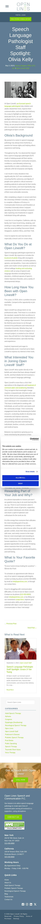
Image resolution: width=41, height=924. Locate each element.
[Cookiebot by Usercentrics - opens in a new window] (30, 439)
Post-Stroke (9, 740)
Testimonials (8, 897)
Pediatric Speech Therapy (14, 737)
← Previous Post (10, 623)
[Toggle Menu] (7, 6)
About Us (7, 882)
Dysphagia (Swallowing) (13, 722)
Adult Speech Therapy (13, 713)
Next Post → (32, 628)
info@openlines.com (20, 581)
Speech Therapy (11, 746)
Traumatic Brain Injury (12, 749)
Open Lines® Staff (22, 68)
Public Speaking (11, 743)
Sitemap (16, 918)
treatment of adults (10, 258)
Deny (20, 483)
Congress (8, 719)
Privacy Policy (19, 916)
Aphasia (8, 716)
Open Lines (9, 728)
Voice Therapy (10, 752)
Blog (6, 894)
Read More (10, 690)
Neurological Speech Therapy (15, 725)
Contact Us (8, 899)
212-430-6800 (25, 594)
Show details (30, 471)
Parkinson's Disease (12, 734)
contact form (19, 599)
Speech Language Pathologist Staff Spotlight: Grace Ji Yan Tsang (20, 669)
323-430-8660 (9, 857)
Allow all (20, 478)
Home (6, 880)
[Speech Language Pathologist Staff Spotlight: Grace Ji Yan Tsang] (20, 658)
